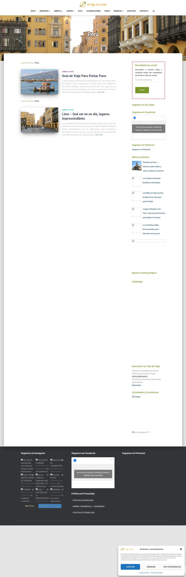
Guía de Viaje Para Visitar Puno (84, 76)
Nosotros (131, 11)
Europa (70, 11)
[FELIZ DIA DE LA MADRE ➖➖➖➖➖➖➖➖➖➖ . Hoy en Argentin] (42, 465)
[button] (181, 549)
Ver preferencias (172, 567)
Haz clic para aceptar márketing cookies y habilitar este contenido (148, 128)
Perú (72, 72)
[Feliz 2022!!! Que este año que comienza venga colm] (27, 465)
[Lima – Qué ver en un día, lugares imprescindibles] (39, 119)
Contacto (144, 11)
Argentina (44, 11)
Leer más (100, 92)
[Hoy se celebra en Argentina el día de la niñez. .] (42, 480)
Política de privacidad (157, 572)
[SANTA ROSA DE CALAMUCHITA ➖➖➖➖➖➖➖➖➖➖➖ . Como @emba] (57, 465)
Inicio (33, 11)
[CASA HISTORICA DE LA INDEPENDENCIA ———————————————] (42, 495)
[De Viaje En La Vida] (93, 4)
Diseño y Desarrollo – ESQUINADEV (89, 506)
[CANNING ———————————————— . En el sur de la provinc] (57, 495)
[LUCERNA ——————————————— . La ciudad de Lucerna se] (27, 495)
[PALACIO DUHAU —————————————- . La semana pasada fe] (57, 480)
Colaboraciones (93, 11)
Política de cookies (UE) (84, 513)
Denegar (151, 567)
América (58, 11)
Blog (80, 11)
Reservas (118, 11)
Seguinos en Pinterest (141, 149)
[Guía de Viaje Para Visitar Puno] (39, 81)
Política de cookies (144, 572)
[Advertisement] (148, 323)
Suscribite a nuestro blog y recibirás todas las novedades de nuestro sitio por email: (148, 72)
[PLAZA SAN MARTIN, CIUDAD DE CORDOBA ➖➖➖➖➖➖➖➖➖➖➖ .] (27, 480)
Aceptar (130, 567)
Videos (107, 11)
